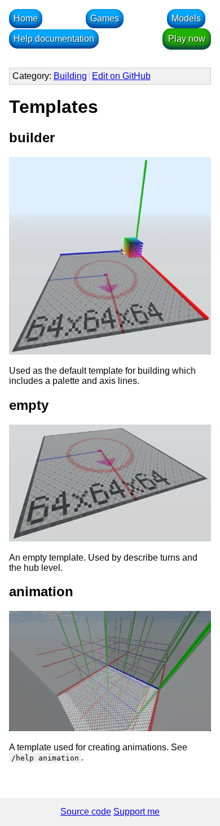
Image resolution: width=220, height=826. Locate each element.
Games (104, 18)
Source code (85, 811)
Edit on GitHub (121, 76)
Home (26, 18)
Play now (186, 38)
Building (70, 76)
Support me (136, 811)
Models (186, 18)
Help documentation (54, 38)
